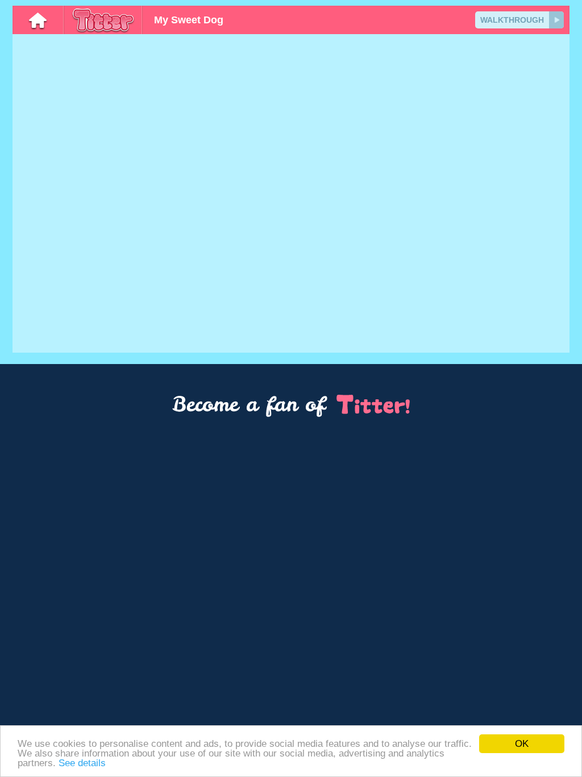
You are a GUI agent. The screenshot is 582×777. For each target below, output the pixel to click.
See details (82, 763)
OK (522, 743)
